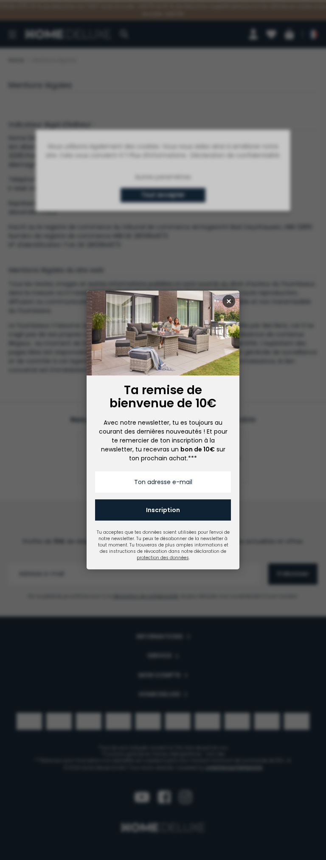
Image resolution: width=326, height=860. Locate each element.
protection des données (163, 558)
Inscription (163, 510)
